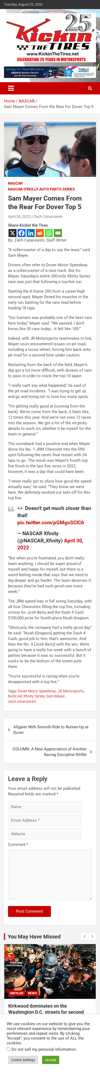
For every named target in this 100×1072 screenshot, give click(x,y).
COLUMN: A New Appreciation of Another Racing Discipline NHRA (50, 752)
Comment (18, 844)
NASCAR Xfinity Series (26, 696)
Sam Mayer (55, 696)
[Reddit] (40, 233)
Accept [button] (50, 1060)
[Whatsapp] (49, 233)
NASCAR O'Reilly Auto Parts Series (41, 189)
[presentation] (84, 936)
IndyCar (16, 993)
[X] (13, 233)
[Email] (58, 233)
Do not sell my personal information (43, 1049)
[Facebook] (22, 233)
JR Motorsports (71, 691)
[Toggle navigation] (11, 88)
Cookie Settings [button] (23, 1060)
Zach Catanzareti (48, 216)
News (32, 993)
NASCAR (15, 183)
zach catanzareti (22, 701)
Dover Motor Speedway (37, 691)
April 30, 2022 (19, 216)
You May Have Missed (34, 936)
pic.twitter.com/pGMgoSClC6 (50, 523)
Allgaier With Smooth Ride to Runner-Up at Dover (51, 730)
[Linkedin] (31, 233)
